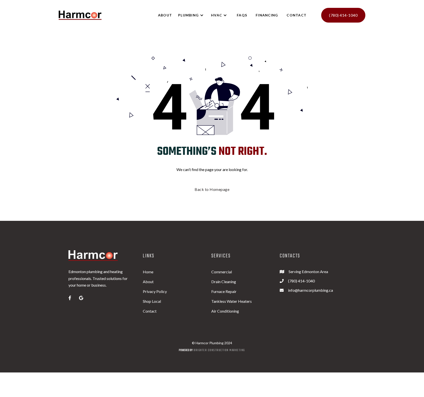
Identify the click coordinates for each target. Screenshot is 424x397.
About (148, 281)
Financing (267, 15)
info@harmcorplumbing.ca (310, 290)
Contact (296, 15)
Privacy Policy (155, 291)
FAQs (242, 15)
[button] (193, 15)
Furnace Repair (224, 291)
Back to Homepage (212, 189)
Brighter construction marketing (219, 350)
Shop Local (152, 301)
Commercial (221, 271)
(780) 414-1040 (343, 15)
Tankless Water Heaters (231, 301)
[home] (80, 15)
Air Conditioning (225, 311)
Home (148, 271)
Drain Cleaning (223, 281)
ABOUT (165, 15)
